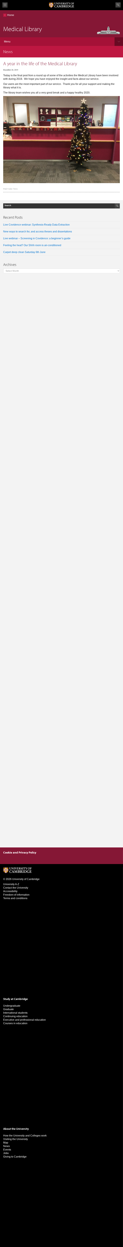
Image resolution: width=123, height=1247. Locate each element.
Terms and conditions (15, 898)
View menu (5, 5)
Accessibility (10, 891)
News (15, 188)
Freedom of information (16, 894)
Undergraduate (11, 1005)
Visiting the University (15, 1139)
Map (5, 1142)
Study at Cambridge (15, 999)
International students (15, 1012)
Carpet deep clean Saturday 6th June (24, 252)
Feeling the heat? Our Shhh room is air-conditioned (32, 245)
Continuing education (15, 1016)
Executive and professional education (24, 1019)
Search (118, 4)
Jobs (6, 1153)
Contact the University (15, 887)
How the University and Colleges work (25, 1135)
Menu (7, 41)
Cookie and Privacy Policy (19, 852)
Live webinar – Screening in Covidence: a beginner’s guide (36, 238)
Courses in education (15, 1023)
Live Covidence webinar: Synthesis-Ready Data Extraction (36, 224)
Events (7, 1149)
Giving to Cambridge (15, 1156)
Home (10, 15)
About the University (16, 1129)
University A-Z (11, 884)
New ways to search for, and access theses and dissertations (37, 231)
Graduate (8, 1009)
